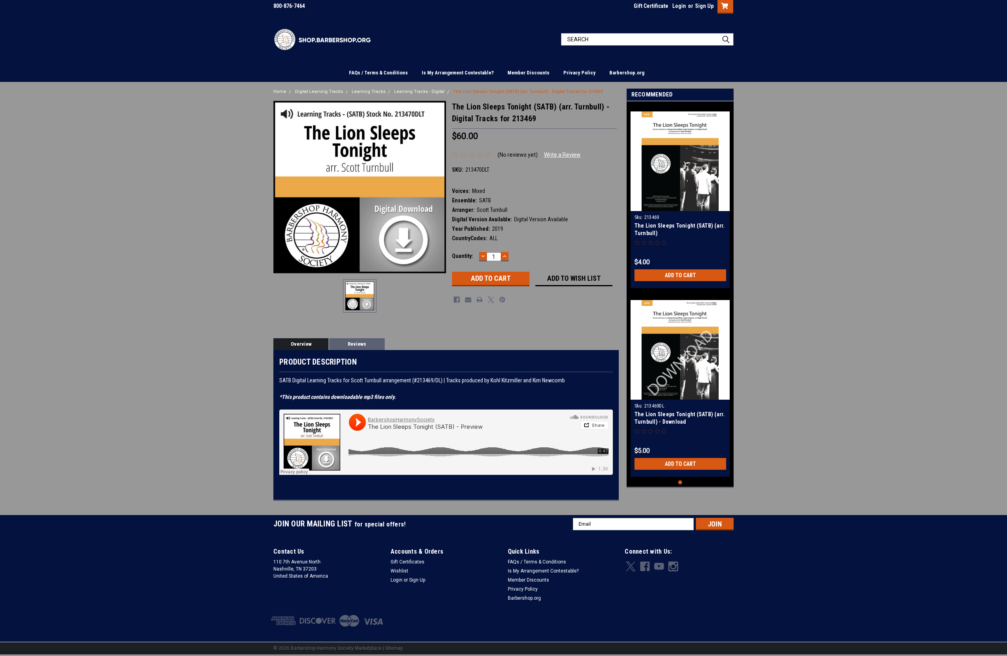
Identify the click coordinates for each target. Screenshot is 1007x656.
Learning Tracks (368, 91)
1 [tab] (680, 482)
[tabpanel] (680, 197)
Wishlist (399, 571)
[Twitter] (491, 299)
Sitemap (394, 648)
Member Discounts (528, 73)
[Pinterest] (502, 299)
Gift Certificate (651, 6)
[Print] (479, 299)
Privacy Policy (579, 73)
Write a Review (562, 155)
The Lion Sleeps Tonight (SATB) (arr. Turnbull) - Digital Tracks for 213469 (528, 91)
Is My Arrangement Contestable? (458, 73)
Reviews (357, 344)
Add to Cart (680, 275)
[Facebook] (457, 299)
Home (279, 91)
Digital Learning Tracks (319, 91)
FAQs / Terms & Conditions (378, 73)
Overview (301, 344)
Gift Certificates (407, 562)
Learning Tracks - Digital (419, 91)
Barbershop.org (626, 73)
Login (679, 6)
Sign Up (704, 6)
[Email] (468, 299)
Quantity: (462, 256)
